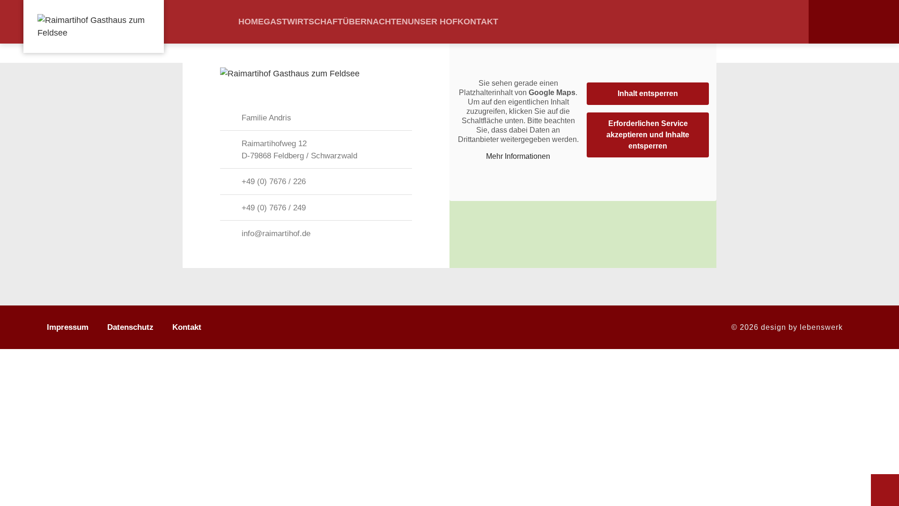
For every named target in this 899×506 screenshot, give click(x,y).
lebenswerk (821, 327)
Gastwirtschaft (303, 21)
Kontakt (477, 21)
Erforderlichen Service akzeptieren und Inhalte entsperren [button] (647, 134)
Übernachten (375, 21)
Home (251, 21)
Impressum (67, 327)
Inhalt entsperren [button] (648, 93)
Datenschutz (130, 327)
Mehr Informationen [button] (518, 156)
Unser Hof (432, 21)
